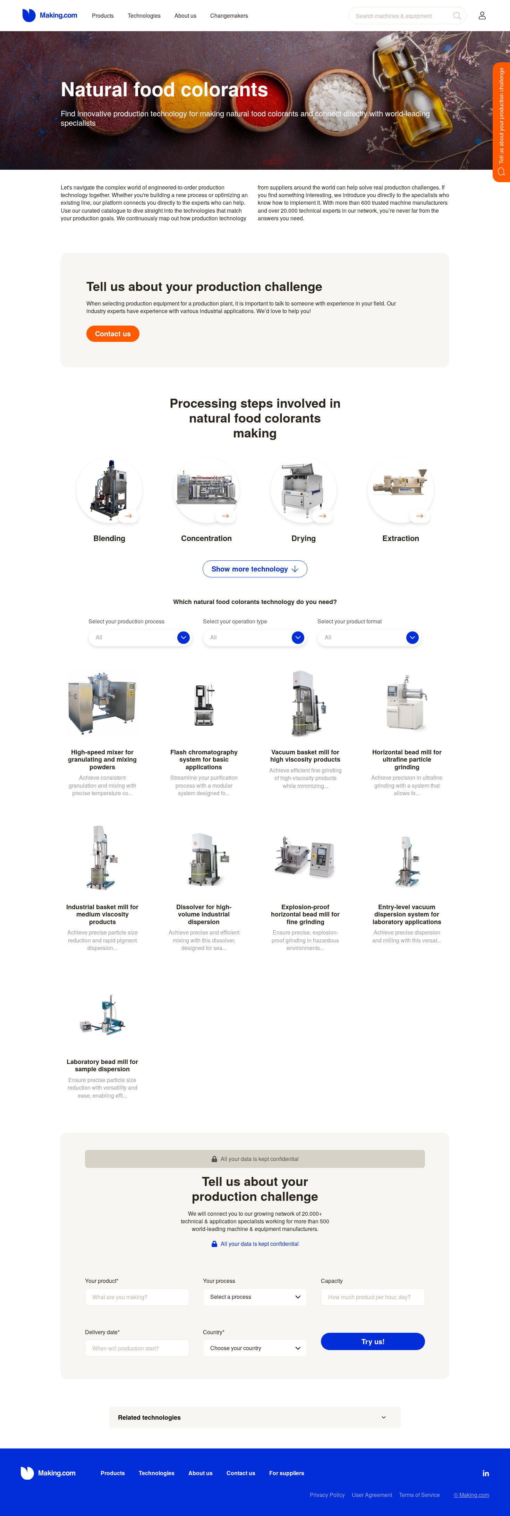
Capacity (332, 1281)
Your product (101, 1281)
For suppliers (286, 1473)
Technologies (144, 15)
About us (185, 15)
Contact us (113, 333)
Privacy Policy (327, 1495)
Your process (219, 1281)
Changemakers (229, 15)
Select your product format (349, 621)
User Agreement (372, 1495)
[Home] (50, 15)
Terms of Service (419, 1495)
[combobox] (408, 15)
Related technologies (149, 1417)
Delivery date (102, 1332)
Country (213, 1332)
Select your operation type (235, 621)
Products (103, 15)
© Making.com (471, 1495)
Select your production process (126, 621)
